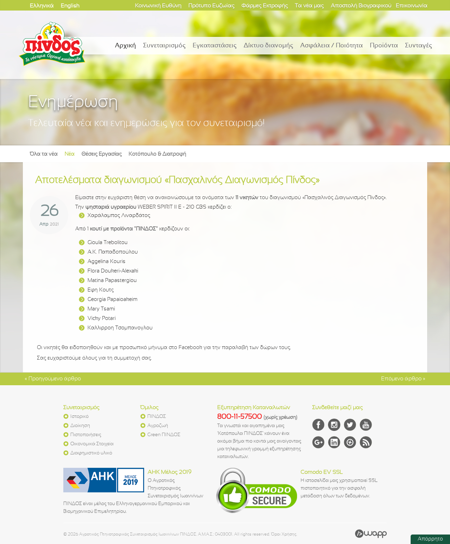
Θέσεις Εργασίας (102, 154)
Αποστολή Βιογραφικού (361, 5)
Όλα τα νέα (44, 154)
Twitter (350, 425)
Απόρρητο (430, 539)
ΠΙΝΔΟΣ (156, 416)
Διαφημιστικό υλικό (91, 453)
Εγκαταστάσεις (215, 46)
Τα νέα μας (309, 5)
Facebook (318, 425)
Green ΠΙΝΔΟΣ (163, 435)
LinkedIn (334, 442)
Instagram (334, 425)
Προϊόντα (384, 46)
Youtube (366, 425)
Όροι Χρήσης (283, 534)
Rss (366, 442)
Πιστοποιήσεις (85, 435)
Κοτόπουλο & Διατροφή (157, 154)
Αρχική (125, 46)
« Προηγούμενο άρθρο (53, 378)
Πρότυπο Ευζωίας (211, 5)
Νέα (70, 154)
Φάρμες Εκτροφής (265, 5)
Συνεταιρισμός (164, 46)
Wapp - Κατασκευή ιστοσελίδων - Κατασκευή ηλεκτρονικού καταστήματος (371, 533)
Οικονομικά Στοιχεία (92, 444)
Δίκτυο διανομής (268, 46)
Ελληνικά (42, 5)
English (70, 5)
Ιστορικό (79, 416)
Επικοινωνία (412, 5)
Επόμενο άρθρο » (403, 378)
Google (318, 442)
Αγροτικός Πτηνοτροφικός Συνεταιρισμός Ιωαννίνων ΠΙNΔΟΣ (52, 43)
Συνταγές (418, 46)
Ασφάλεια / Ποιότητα (331, 46)
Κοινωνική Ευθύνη (158, 5)
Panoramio (350, 442)
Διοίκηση (80, 426)
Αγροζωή (157, 426)
